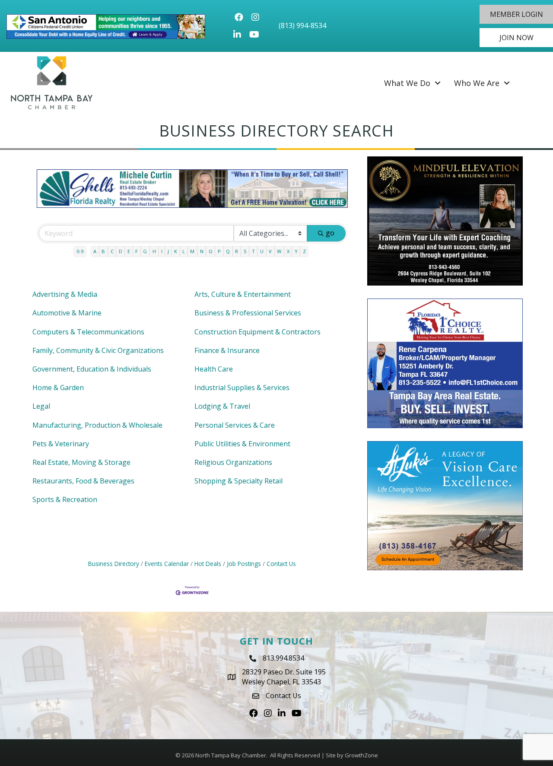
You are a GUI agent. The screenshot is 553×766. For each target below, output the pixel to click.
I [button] (161, 251)
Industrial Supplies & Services (241, 387)
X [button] (288, 251)
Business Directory (113, 563)
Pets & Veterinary (60, 443)
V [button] (270, 251)
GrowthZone (361, 755)
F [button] (136, 251)
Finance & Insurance (227, 350)
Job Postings (244, 563)
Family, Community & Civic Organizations (98, 350)
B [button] (103, 251)
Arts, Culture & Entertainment (242, 294)
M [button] (192, 251)
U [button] (262, 251)
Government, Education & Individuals (91, 369)
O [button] (211, 251)
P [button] (219, 251)
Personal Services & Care (234, 425)
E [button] (128, 251)
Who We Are (476, 83)
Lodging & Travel (222, 406)
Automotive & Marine (67, 313)
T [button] (253, 251)
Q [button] (228, 251)
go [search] (330, 233)
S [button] (245, 251)
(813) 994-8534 (302, 25)
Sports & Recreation (64, 499)
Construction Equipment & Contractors (257, 332)
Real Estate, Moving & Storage (81, 462)
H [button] (154, 251)
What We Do (407, 83)
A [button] (94, 251)
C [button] (112, 251)
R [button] (236, 251)
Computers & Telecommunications (88, 332)
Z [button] (304, 251)
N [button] (201, 251)
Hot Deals (207, 563)
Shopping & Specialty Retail (238, 481)
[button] (516, 14)
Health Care (213, 369)
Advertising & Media (64, 294)
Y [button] (296, 251)
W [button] (279, 251)
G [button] (145, 251)
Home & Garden (58, 387)
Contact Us (281, 563)
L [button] (183, 251)
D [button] (120, 251)
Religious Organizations (233, 462)
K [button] (175, 251)
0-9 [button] (79, 251)
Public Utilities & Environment (242, 443)
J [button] (168, 251)
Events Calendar (167, 563)
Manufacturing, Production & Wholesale (97, 425)
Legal (41, 406)
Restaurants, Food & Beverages (83, 481)
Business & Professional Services (247, 313)
